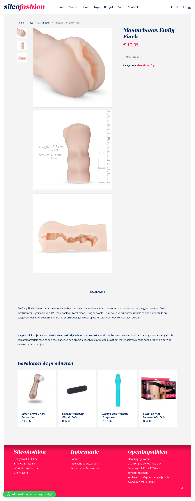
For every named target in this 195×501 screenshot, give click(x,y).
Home (21, 22)
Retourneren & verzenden (85, 468)
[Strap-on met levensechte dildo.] (158, 389)
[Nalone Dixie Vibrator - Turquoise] (117, 389)
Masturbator (43, 22)
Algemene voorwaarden (84, 463)
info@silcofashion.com (26, 468)
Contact (75, 459)
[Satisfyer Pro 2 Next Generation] (37, 389)
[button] (29, 494)
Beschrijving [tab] (97, 291)
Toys (30, 22)
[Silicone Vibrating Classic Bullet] (77, 389)
